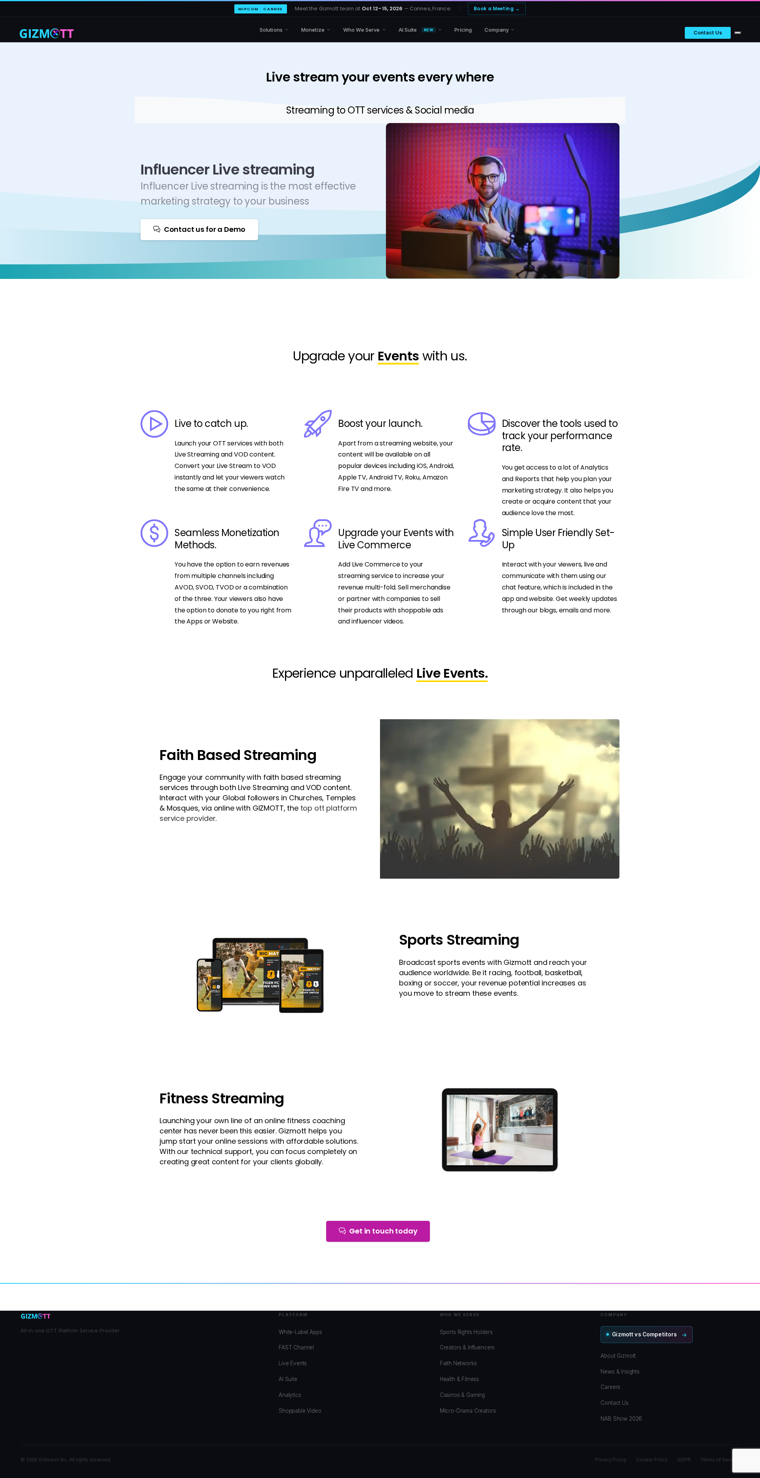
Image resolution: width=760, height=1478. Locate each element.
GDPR (683, 1460)
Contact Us (708, 33)
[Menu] (738, 33)
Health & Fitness (459, 1379)
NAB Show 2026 (621, 1418)
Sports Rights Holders (466, 1332)
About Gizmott (618, 1356)
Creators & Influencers (467, 1347)
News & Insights (620, 1371)
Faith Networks (458, 1363)
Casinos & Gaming (462, 1395)
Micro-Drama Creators (468, 1411)
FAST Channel (296, 1347)
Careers (610, 1387)
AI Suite (416, 30)
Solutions (271, 30)
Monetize (313, 30)
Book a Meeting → (497, 9)
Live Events (293, 1363)
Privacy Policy (611, 1460)
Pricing (463, 30)
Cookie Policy (652, 1460)
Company (496, 30)
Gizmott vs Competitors (644, 1334)
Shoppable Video (300, 1411)
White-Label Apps (300, 1332)
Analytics (290, 1395)
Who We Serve (361, 30)
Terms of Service (719, 1460)
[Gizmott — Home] (46, 33)
